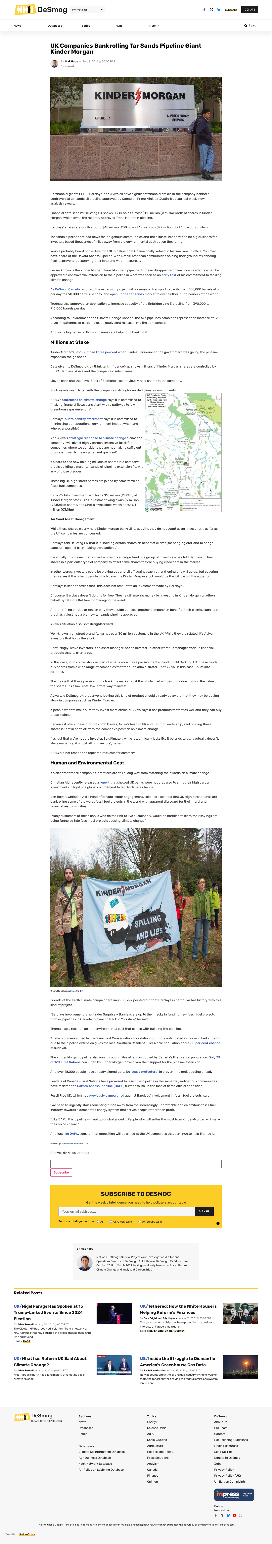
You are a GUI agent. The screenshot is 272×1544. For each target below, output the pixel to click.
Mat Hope (71, 61)
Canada (152, 1469)
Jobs (217, 1463)
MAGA (26, 1341)
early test (169, 275)
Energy (152, 1422)
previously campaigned (106, 1095)
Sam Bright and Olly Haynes (160, 1318)
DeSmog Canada (67, 289)
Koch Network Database (95, 1463)
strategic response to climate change (97, 438)
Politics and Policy (160, 1452)
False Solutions (158, 1458)
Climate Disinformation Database (102, 1452)
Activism (153, 1463)
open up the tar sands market (133, 294)
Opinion (152, 1481)
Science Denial (157, 1428)
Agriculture (155, 1446)
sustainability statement (84, 419)
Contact (219, 1434)
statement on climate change (84, 400)
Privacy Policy (224, 1469)
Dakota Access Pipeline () (100, 1086)
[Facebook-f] (204, 10)
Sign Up (204, 1211)
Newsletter (221, 1510)
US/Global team (122, 1221)
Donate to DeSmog (227, 1458)
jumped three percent (100, 352)
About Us (220, 1422)
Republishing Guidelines (231, 1440)
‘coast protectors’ (145, 1072)
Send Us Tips (223, 1452)
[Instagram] (240, 1515)
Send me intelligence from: (76, 1221)
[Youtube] (234, 1515)
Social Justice (157, 1440)
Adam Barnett (26, 1324)
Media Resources (226, 1446)
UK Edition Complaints (230, 1481)
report (105, 782)
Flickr (73, 991)
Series (83, 1434)
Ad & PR (153, 1434)
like (71, 1134)
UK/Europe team (152, 1221)
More (152, 25)
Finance (152, 1475)
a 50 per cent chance (204, 1043)
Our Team (220, 1428)
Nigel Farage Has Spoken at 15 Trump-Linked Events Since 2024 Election (48, 1312)
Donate (250, 9)
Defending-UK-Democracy (167, 1331)
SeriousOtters (27, 1534)
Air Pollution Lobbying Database (101, 1469)
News (82, 1422)
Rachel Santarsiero (155, 1370)
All (101, 1221)
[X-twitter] (212, 10)
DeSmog (52, 9)
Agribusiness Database (95, 1458)
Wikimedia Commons (72, 1143)
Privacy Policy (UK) (227, 1475)
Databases (86, 1428)
